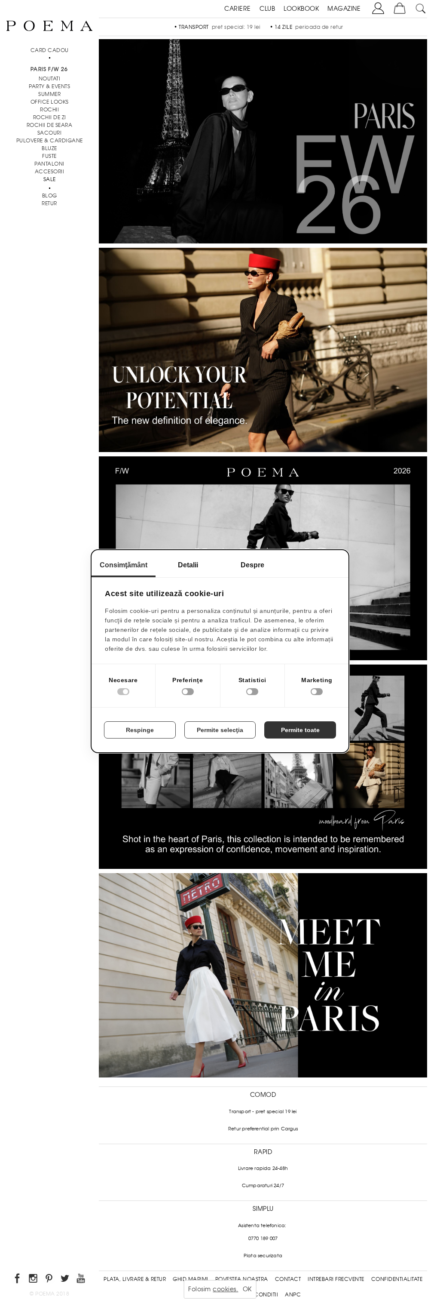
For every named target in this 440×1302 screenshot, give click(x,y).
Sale (49, 179)
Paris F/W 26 (49, 69)
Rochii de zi (49, 117)
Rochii (49, 110)
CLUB (267, 8)
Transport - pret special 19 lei (262, 1111)
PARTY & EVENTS (49, 86)
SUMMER (49, 94)
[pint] (50, 1280)
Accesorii (49, 172)
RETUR (49, 203)
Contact (288, 1279)
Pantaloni (49, 164)
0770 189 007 (263, 1238)
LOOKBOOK (301, 8)
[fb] (18, 1280)
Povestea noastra (241, 1279)
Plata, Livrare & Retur (135, 1279)
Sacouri (49, 133)
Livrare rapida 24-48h (263, 1168)
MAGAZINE (344, 8)
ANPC (293, 1295)
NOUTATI (50, 79)
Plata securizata (263, 1256)
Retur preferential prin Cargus (263, 1129)
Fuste (49, 156)
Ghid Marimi (190, 1279)
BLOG (49, 196)
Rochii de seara (50, 125)
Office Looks (50, 102)
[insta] (34, 1280)
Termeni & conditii (251, 1295)
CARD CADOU (50, 50)
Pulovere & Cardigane (49, 141)
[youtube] (81, 1280)
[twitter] (65, 1280)
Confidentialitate (397, 1279)
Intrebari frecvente (336, 1279)
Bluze (49, 148)
